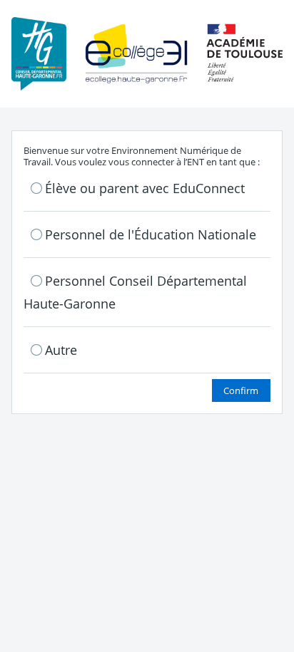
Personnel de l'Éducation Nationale (150, 234)
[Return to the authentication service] (147, 52)
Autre (61, 349)
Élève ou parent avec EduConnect (145, 188)
